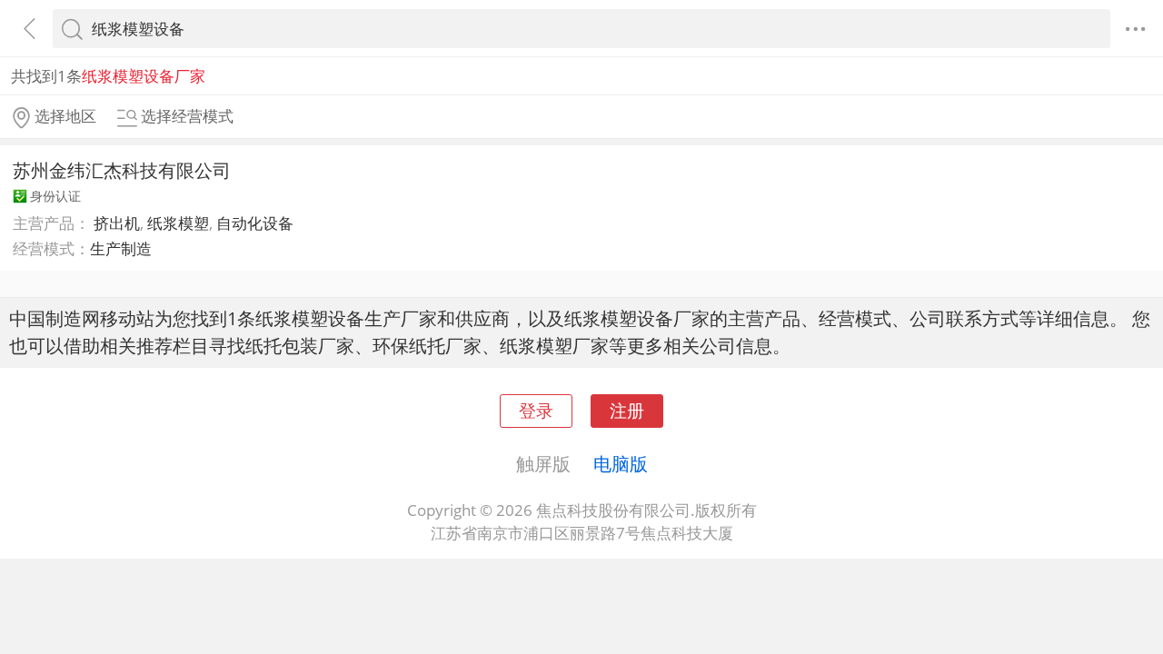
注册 (627, 410)
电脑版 (620, 463)
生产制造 (121, 248)
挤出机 (117, 223)
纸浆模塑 (178, 223)
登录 (536, 410)
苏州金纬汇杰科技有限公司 (122, 170)
